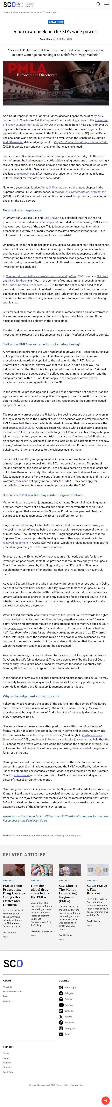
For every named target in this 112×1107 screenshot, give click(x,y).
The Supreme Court (12, 991)
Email (68, 1034)
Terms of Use (77, 1085)
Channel (7, 1067)
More (5, 936)
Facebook (70, 1022)
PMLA (39, 835)
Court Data (8, 1072)
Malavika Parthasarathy (41, 931)
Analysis (14, 12)
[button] (106, 1100)
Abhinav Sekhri (9, 932)
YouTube (69, 1005)
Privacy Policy (63, 1085)
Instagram (70, 1028)
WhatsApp (70, 987)
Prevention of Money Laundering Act (61, 835)
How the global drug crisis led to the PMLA (40, 891)
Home (5, 12)
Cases (6, 1053)
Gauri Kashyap (65, 935)
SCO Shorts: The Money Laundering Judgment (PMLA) (68, 893)
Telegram (69, 993)
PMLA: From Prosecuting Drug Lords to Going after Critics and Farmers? (14, 895)
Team (5, 996)
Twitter (68, 1016)
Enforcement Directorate (22, 835)
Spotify (68, 999)
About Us (7, 986)
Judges (6, 1058)
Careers (6, 1000)
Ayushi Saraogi (47, 39)
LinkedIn (69, 1010)
